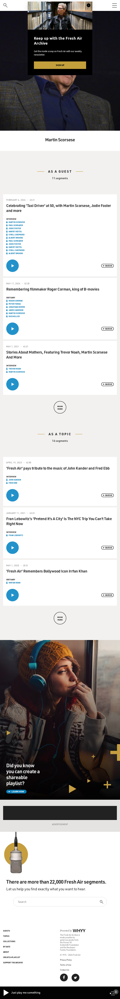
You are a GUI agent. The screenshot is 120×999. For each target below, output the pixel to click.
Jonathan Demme (17, 307)
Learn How (18, 791)
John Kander (15, 479)
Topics (6, 936)
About (6, 952)
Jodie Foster (15, 228)
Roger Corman (16, 300)
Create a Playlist (11, 957)
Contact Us (64, 969)
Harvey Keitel (15, 231)
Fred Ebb (13, 483)
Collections (9, 941)
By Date (6, 946)
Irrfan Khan (14, 582)
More (60, 409)
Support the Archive (13, 962)
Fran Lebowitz (16, 535)
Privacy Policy (66, 959)
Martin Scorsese (17, 222)
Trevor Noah (15, 368)
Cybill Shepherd (17, 234)
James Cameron (16, 310)
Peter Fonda (15, 304)
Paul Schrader (16, 225)
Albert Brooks (16, 237)
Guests (6, 930)
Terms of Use (65, 964)
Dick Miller (14, 316)
